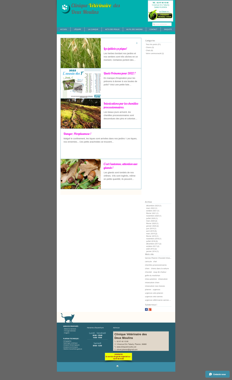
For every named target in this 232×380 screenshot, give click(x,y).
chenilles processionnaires (156, 265)
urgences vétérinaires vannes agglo (158, 300)
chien (147, 268)
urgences (156, 289)
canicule (148, 261)
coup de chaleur (159, 272)
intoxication (163, 279)
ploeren (148, 289)
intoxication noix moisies (155, 286)
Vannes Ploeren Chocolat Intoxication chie (158, 258)
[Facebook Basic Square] (146, 309)
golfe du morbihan (152, 275)
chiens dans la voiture (160, 268)
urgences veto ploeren (154, 293)
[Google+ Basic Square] (150, 309)
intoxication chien (152, 282)
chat (155, 261)
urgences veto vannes (154, 296)
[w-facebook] (118, 366)
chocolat (148, 272)
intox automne (151, 279)
